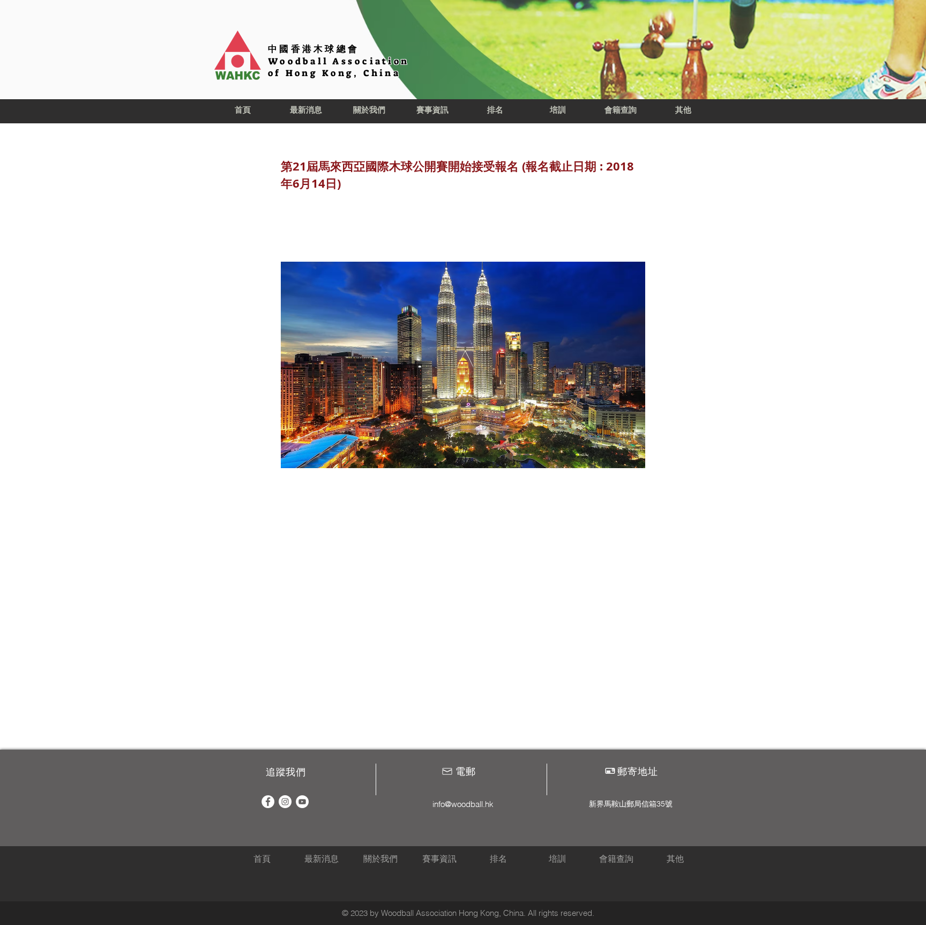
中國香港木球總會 (313, 49)
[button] (369, 110)
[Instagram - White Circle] (285, 801)
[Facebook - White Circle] (268, 801)
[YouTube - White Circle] (302, 801)
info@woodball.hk (463, 804)
